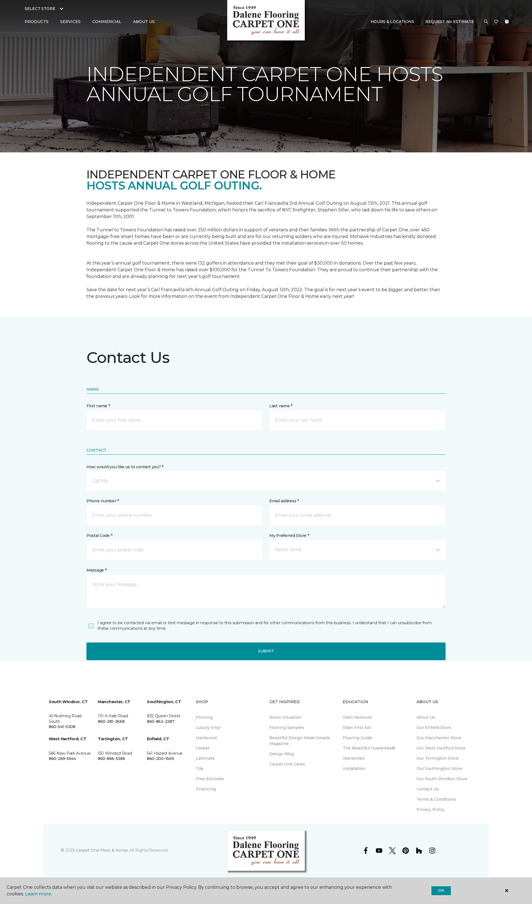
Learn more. (38, 894)
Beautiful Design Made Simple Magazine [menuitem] (299, 740)
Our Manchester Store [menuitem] (438, 737)
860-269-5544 (62, 758)
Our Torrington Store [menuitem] (437, 758)
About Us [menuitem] (425, 717)
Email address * (284, 501)
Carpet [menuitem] (202, 748)
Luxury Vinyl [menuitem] (208, 727)
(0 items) (507, 22)
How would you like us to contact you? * (124, 467)
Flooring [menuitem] (204, 717)
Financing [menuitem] (206, 789)
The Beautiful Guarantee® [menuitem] (369, 748)
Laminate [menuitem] (205, 758)
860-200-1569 (160, 758)
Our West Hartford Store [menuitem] (441, 748)
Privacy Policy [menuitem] (430, 809)
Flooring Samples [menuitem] (286, 727)
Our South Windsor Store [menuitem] (441, 778)
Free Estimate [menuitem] (210, 778)
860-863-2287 (161, 721)
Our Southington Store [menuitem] (439, 768)
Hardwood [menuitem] (206, 737)
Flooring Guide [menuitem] (357, 737)
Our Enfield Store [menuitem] (433, 727)
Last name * (280, 406)
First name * (98, 406)
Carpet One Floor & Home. (102, 850)
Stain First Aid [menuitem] (357, 727)
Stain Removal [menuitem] (357, 717)
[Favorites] (496, 22)
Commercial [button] (106, 21)
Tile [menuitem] (199, 768)
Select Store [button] (40, 8)
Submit (266, 651)
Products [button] (36, 21)
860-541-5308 (62, 726)
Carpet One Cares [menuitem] (287, 764)
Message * (96, 570)
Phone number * (102, 501)
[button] (486, 22)
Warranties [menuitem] (354, 758)
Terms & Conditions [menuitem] (436, 799)
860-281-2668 (111, 721)
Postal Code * (99, 535)
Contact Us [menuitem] (427, 789)
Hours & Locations (392, 21)
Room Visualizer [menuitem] (285, 717)
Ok (441, 890)
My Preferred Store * (289, 535)
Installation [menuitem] (354, 768)
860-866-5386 (111, 758)
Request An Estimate (449, 21)
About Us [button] (144, 21)
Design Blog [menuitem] (281, 753)
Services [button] (70, 21)
